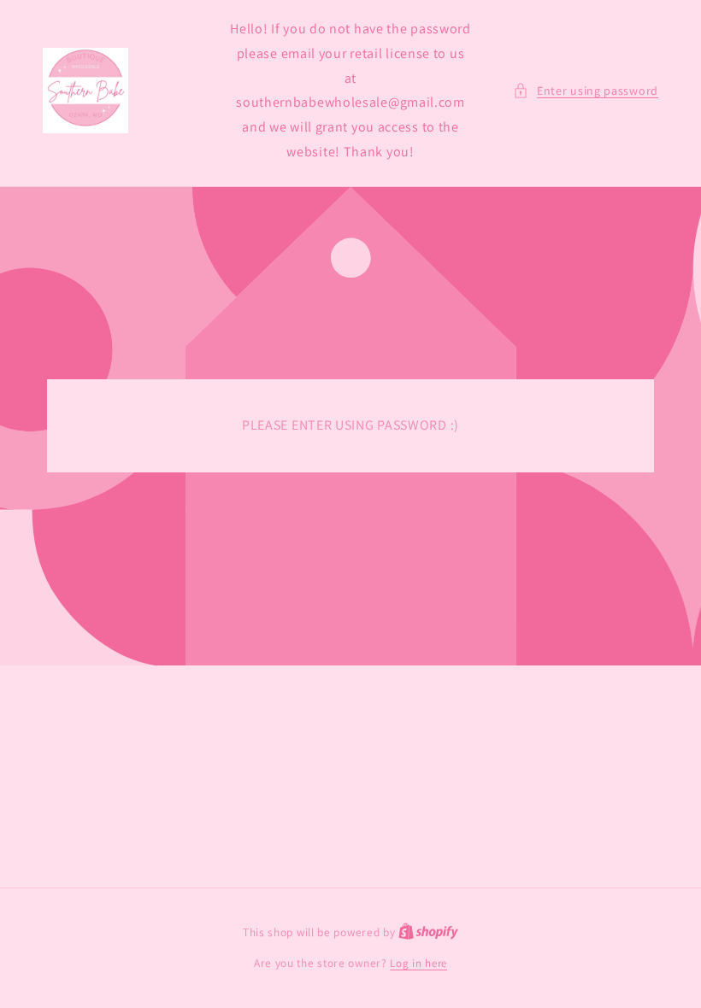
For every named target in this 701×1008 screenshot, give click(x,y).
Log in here (418, 963)
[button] (585, 91)
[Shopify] (428, 932)
